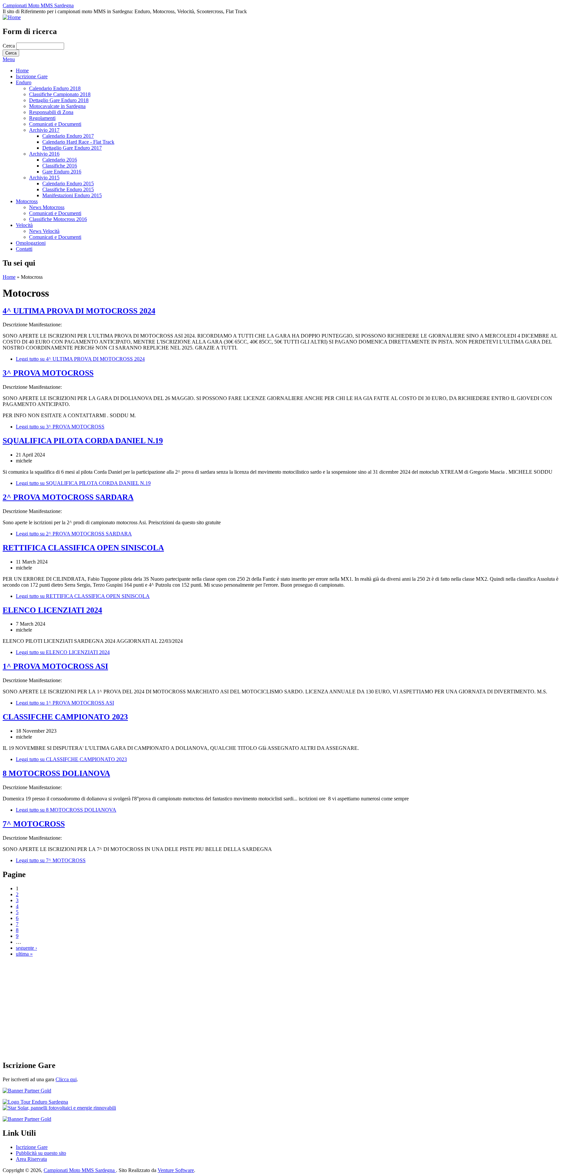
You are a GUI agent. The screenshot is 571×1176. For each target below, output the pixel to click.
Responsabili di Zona (51, 112)
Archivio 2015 (44, 177)
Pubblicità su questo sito (41, 1153)
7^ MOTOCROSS (34, 824)
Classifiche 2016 (59, 165)
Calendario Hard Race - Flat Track (78, 142)
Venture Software (176, 1170)
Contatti (24, 249)
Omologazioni (31, 243)
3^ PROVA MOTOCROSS (48, 373)
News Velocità (44, 231)
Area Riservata (31, 1159)
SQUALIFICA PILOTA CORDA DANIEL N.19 (83, 440)
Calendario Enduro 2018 (55, 88)
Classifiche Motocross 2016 (58, 219)
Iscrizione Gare (32, 76)
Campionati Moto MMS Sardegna (38, 5)
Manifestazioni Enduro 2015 (72, 195)
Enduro (23, 82)
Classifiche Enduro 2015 (68, 189)
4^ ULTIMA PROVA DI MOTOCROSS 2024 (79, 311)
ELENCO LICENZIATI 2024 (52, 610)
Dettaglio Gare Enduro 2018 (59, 100)
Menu (9, 59)
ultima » (24, 954)
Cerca (9, 46)
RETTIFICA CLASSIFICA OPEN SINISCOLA (83, 547)
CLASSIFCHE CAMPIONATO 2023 (65, 717)
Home (22, 70)
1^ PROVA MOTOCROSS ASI (55, 666)
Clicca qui (66, 1079)
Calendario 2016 (59, 160)
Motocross (27, 201)
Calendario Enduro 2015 (68, 183)
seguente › (26, 948)
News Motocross (46, 207)
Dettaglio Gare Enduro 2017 (72, 148)
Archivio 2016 (44, 154)
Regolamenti (42, 118)
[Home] (12, 17)
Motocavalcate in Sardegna (57, 106)
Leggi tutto (80, 359)
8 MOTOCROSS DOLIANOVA (56, 773)
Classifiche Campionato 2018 (60, 94)
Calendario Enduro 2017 (68, 136)
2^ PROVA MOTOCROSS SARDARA (68, 497)
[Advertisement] (201, 1008)
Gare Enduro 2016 (61, 171)
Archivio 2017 (44, 130)
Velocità (24, 225)
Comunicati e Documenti (55, 124)
